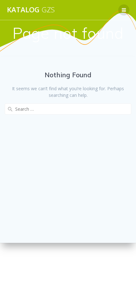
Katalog (31, 9)
